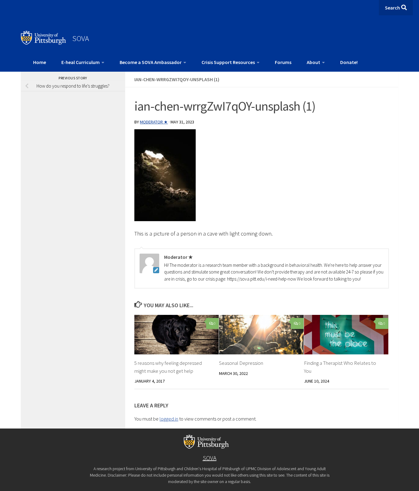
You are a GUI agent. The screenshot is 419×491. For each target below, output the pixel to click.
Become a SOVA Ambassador (151, 62)
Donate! (349, 62)
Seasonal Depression (241, 363)
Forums (283, 62)
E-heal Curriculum (80, 62)
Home (39, 62)
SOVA (80, 38)
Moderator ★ (154, 122)
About (313, 62)
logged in (169, 419)
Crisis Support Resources (228, 62)
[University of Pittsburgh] (43, 43)
